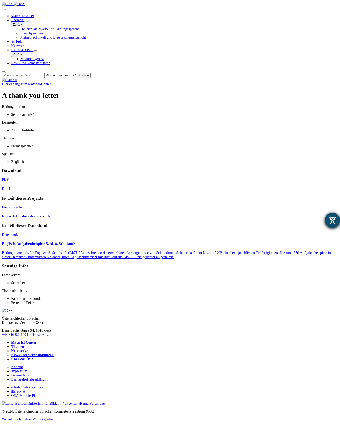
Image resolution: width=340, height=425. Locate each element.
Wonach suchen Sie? (61, 75)
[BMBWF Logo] (53, 403)
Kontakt (17, 367)
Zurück (17, 24)
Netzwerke (19, 46)
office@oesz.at (39, 334)
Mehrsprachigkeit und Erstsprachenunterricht (53, 37)
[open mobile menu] (4, 9)
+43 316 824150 (14, 334)
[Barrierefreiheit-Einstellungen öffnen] (332, 220)
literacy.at (18, 391)
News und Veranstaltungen (30, 63)
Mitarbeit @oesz (32, 59)
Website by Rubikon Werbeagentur (27, 419)
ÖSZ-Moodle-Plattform (28, 395)
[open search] (4, 72)
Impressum (19, 371)
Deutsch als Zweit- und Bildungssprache (50, 29)
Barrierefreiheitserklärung (29, 379)
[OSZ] (7, 310)
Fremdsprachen (31, 33)
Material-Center (22, 16)
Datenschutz (20, 375)
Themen (17, 20)
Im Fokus (18, 41)
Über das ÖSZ (22, 50)
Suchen (84, 75)
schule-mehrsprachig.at (28, 387)
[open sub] (26, 21)
